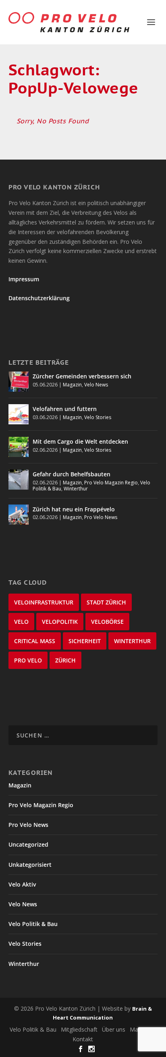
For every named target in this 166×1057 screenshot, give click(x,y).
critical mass (34, 641)
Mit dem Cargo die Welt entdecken (80, 441)
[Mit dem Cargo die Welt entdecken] (18, 447)
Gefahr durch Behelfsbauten (71, 474)
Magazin (72, 384)
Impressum (23, 279)
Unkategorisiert (30, 864)
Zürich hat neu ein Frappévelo (74, 509)
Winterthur (76, 488)
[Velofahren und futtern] (18, 414)
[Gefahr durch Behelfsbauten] (18, 479)
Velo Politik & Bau (33, 924)
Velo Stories (97, 417)
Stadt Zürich (106, 602)
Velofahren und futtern (65, 409)
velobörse (107, 621)
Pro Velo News (100, 517)
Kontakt (83, 1039)
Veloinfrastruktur (43, 602)
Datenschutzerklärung (39, 298)
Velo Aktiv (22, 884)
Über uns (113, 1029)
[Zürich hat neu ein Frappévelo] (18, 515)
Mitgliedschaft (79, 1029)
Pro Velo (28, 660)
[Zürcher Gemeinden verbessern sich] (18, 382)
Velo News (96, 384)
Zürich (65, 660)
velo (21, 621)
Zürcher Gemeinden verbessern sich (82, 376)
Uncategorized (28, 844)
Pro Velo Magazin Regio (111, 482)
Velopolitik (60, 621)
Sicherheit (84, 641)
